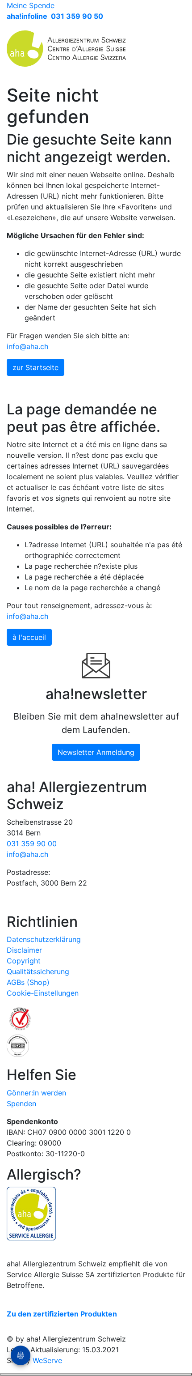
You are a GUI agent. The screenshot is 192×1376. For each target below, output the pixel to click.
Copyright (24, 960)
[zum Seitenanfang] (96, 1374)
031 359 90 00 (32, 843)
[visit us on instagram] (8, 900)
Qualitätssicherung (38, 971)
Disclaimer (24, 950)
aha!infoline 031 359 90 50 (55, 16)
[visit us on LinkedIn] (17, 900)
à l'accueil (29, 637)
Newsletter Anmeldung (96, 752)
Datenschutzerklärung (44, 939)
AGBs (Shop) (28, 982)
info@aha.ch (27, 346)
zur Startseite (35, 367)
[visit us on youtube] (21, 900)
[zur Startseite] (66, 48)
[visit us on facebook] (12, 900)
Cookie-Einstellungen (43, 992)
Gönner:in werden (36, 1092)
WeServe (47, 1360)
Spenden (21, 1103)
